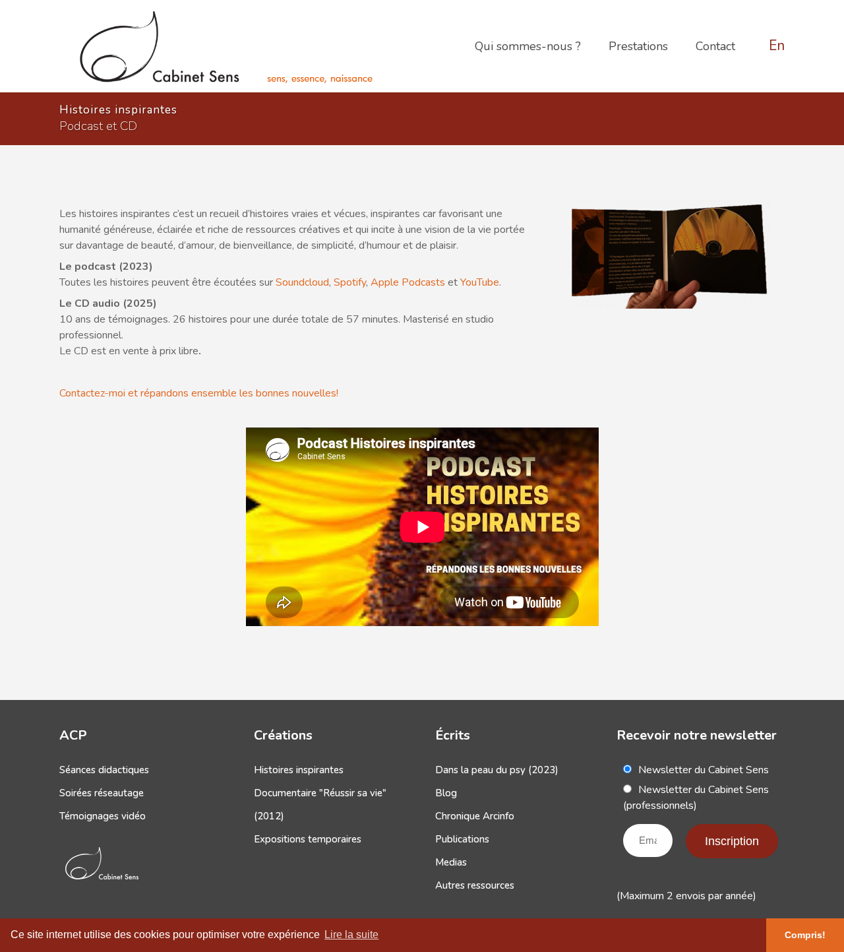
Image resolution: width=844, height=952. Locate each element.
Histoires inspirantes (299, 770)
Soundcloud (302, 282)
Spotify (350, 282)
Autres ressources (474, 885)
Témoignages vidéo (102, 816)
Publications (462, 839)
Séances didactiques (104, 770)
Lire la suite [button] (351, 934)
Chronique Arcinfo (474, 816)
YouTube (479, 282)
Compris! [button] (805, 935)
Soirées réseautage (101, 793)
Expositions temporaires (307, 839)
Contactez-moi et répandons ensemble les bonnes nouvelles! (198, 393)
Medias (451, 862)
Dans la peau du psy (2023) (496, 770)
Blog (446, 793)
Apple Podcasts (408, 282)
